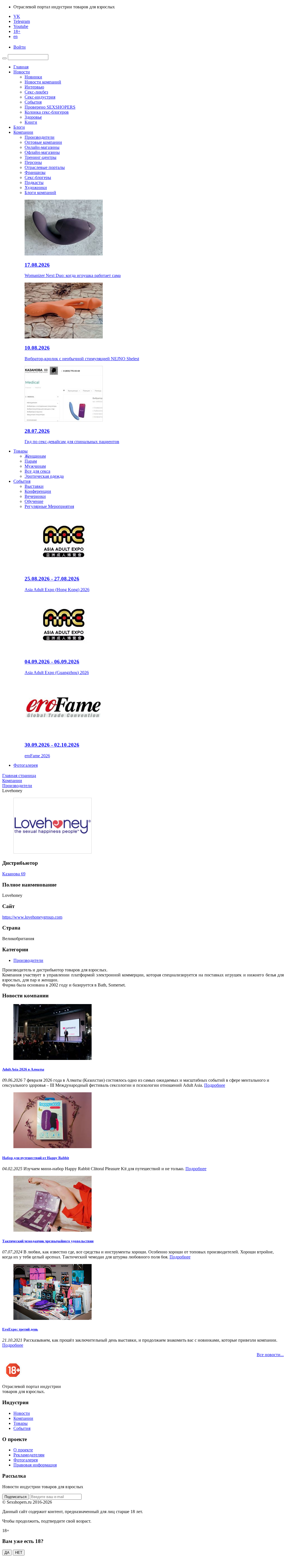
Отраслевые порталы (45, 167)
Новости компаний (43, 82)
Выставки (34, 486)
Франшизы (35, 172)
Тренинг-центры (40, 157)
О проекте (23, 1449)
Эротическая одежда (44, 476)
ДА (6, 1553)
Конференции (38, 491)
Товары (20, 451)
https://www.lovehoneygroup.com (32, 917)
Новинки (33, 77)
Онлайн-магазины (42, 147)
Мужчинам (35, 466)
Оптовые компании (43, 142)
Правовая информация (35, 1465)
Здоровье (33, 117)
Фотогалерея (25, 765)
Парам (31, 461)
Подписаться (15, 1497)
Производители (39, 137)
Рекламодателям (28, 1455)
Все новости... (270, 1354)
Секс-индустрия (40, 97)
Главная (20, 66)
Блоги (19, 127)
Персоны (33, 162)
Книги (31, 122)
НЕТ (18, 1553)
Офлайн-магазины (42, 152)
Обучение (34, 501)
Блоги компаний (40, 192)
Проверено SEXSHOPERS (50, 107)
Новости (21, 72)
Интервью (34, 87)
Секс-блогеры (38, 177)
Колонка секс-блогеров (47, 112)
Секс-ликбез (36, 92)
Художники (36, 187)
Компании (23, 132)
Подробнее (214, 1085)
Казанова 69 (13, 873)
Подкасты (34, 182)
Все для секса (37, 471)
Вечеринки (35, 496)
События (33, 102)
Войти (19, 47)
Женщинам (35, 456)
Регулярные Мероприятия (49, 506)
